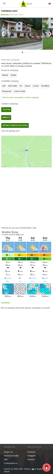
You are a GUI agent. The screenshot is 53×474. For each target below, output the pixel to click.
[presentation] (3, 32)
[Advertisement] (26, 195)
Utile (6, 459)
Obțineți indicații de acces (15, 125)
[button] (22, 52)
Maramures (5, 15)
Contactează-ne (10, 463)
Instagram (31, 456)
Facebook (31, 452)
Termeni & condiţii (11, 456)
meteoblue (5, 303)
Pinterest (31, 459)
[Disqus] (26, 345)
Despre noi (8, 452)
